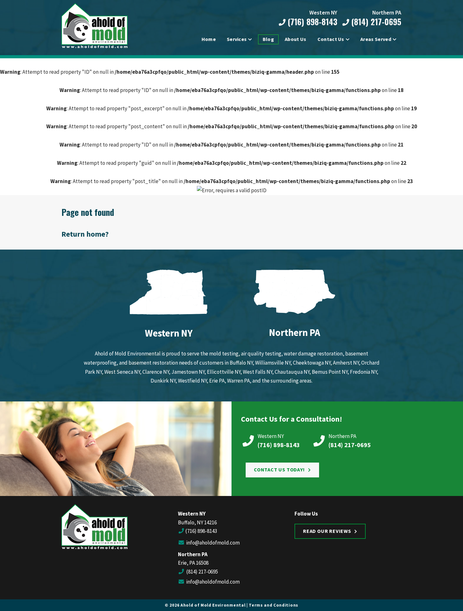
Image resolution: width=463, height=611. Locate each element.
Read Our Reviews (327, 531)
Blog (268, 39)
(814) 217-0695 (375, 21)
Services (237, 39)
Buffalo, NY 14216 (197, 522)
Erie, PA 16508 (193, 562)
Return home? (85, 234)
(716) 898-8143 (311, 21)
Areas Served (375, 39)
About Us (295, 39)
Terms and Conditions (273, 605)
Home (209, 39)
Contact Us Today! (279, 469)
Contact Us (330, 39)
